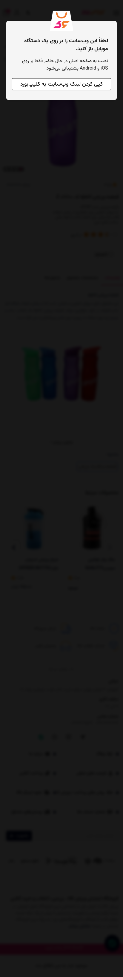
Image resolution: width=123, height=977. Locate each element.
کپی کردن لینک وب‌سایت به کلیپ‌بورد (61, 84)
